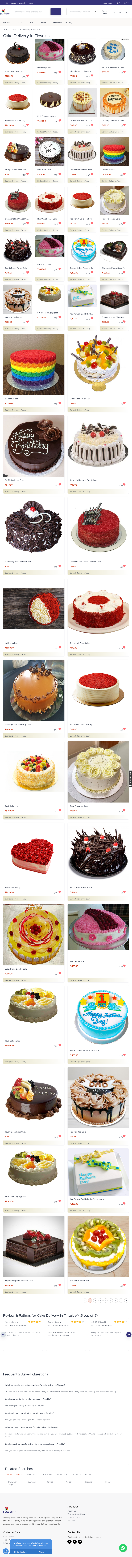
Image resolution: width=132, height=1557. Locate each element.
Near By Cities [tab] (14, 1474)
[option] (23, 1334)
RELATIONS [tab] (61, 1474)
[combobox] (80, 11)
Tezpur (11, 1484)
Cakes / (14, 29)
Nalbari (69, 1482)
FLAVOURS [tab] (31, 1474)
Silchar (107, 1482)
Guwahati (31, 1482)
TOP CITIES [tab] (76, 1474)
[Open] (95, 11)
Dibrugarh (12, 1482)
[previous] (3, 1334)
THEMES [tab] (89, 1474)
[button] (66, 1385)
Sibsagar (89, 1482)
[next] (128, 1334)
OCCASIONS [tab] (46, 1474)
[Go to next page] (126, 1300)
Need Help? (107, 3)
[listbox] (66, 1334)
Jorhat (50, 1482)
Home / (7, 29)
